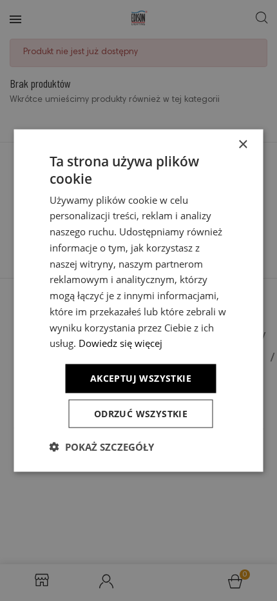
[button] (102, 446)
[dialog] (138, 300)
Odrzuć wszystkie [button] (140, 413)
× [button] (242, 145)
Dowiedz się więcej (120, 343)
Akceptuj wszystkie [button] (140, 378)
